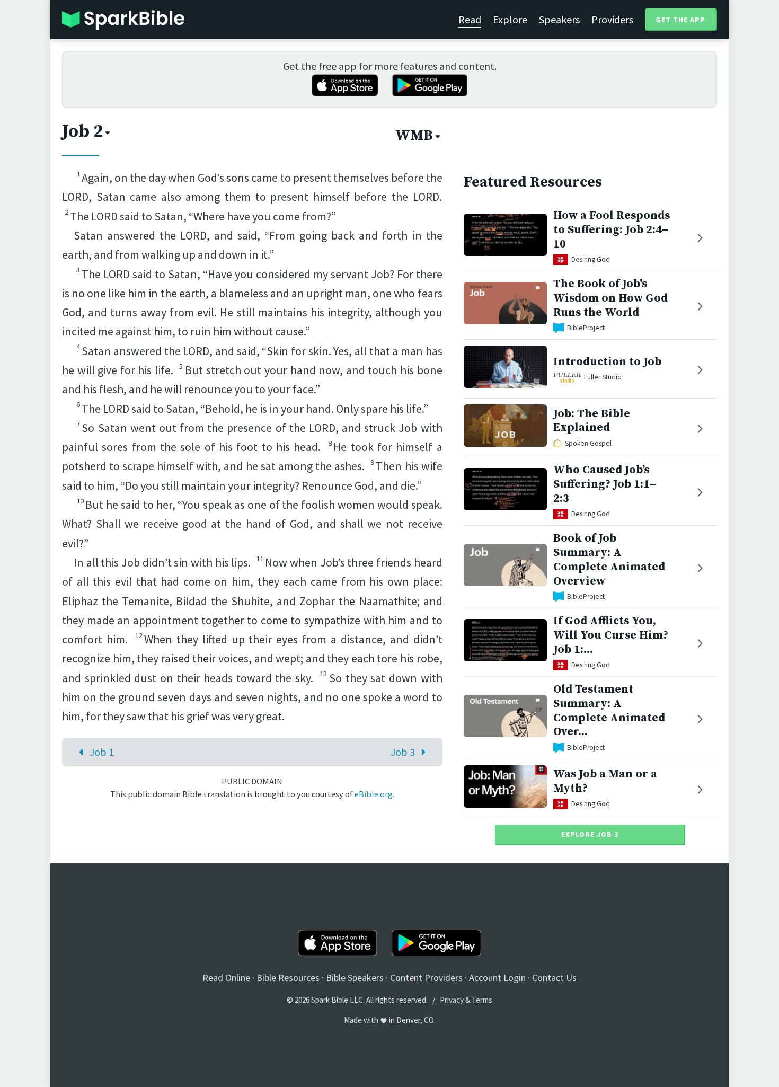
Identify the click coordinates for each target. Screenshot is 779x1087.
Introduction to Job (607, 362)
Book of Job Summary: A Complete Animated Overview (609, 559)
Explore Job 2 (589, 834)
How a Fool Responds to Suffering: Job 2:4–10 (611, 229)
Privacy (452, 1000)
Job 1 (102, 751)
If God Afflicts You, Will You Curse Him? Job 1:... (610, 635)
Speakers (559, 19)
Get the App (680, 19)
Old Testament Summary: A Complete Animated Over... (609, 710)
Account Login (497, 977)
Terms (482, 1000)
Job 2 (82, 131)
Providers (612, 19)
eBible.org (374, 794)
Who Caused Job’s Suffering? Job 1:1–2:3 (604, 484)
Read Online (226, 977)
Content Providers (426, 977)
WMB (414, 136)
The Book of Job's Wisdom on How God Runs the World (610, 298)
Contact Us (554, 977)
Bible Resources (288, 977)
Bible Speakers (355, 977)
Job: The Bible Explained (591, 420)
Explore (510, 19)
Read (469, 19)
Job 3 (403, 751)
